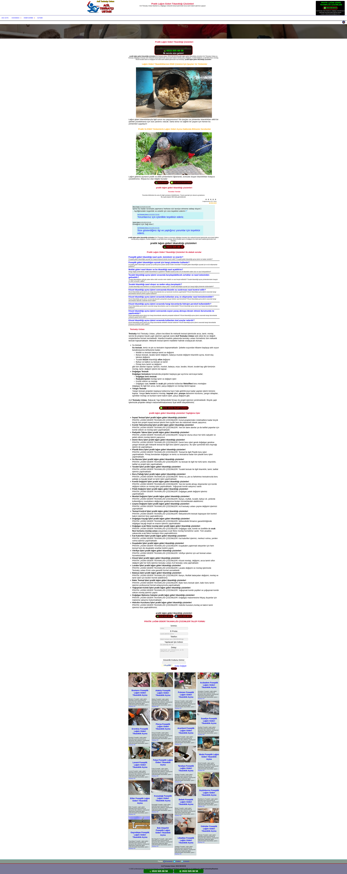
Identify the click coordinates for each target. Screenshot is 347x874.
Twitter (177, 861)
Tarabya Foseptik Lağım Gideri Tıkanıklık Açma (186, 768)
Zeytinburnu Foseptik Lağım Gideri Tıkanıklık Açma (209, 792)
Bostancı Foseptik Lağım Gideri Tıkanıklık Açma (140, 692)
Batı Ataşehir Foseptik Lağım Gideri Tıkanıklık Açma (163, 831)
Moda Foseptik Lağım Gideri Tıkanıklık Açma (209, 756)
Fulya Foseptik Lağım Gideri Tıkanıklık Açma (163, 762)
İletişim (40, 18)
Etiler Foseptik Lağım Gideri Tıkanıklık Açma (140, 800)
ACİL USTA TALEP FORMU (182, 182)
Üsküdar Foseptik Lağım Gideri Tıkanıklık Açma (209, 828)
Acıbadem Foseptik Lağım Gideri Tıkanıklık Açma (209, 684)
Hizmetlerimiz (28, 18)
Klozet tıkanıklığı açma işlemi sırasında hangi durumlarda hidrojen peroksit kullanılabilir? (169, 304)
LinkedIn (186, 861)
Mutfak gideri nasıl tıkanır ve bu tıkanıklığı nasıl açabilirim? (155, 269)
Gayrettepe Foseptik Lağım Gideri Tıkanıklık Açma (140, 834)
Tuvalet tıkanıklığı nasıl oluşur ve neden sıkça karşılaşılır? (155, 284)
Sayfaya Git (132, 706)
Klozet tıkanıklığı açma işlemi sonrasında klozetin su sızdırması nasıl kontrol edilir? (167, 290)
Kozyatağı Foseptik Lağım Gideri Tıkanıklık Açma (163, 798)
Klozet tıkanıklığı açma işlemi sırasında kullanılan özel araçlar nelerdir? (161, 320)
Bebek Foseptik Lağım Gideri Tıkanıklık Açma (186, 801)
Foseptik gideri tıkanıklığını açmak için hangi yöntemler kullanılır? (158, 262)
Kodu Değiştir (181, 666)
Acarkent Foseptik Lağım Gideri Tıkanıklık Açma (185, 730)
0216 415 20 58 (166, 616)
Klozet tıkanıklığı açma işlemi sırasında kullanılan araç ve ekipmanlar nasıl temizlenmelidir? (171, 297)
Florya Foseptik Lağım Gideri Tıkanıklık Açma (163, 726)
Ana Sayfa (5, 18)
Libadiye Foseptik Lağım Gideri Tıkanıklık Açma (186, 840)
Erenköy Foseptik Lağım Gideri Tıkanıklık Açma (140, 731)
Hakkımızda (16, 18)
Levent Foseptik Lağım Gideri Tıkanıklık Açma (140, 764)
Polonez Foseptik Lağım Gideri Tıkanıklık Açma (186, 694)
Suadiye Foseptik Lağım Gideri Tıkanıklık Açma (209, 720)
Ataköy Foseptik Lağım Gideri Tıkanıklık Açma (162, 692)
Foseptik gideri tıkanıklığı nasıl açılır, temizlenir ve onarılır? (155, 257)
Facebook (168, 861)
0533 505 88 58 (331, 8)
